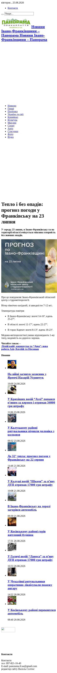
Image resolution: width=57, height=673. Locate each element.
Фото (10, 134)
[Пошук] (2, 14)
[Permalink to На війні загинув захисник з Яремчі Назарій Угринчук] (12, 368)
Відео (11, 137)
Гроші (11, 108)
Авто (10, 128)
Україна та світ (16, 114)
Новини (12, 105)
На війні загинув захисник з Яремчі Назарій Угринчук (27, 375)
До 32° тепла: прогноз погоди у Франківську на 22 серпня (29, 457)
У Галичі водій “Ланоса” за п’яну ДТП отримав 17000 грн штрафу (31, 558)
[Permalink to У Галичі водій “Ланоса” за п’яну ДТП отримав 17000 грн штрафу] (12, 550)
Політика (13, 111)
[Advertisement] (28, 73)
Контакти (13, 8)
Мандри (12, 122)
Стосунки (13, 131)
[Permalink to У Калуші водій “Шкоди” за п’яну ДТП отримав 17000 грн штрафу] (12, 475)
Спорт (11, 125)
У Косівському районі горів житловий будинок (27, 533)
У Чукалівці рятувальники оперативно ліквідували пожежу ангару (30, 585)
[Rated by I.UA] (8, 631)
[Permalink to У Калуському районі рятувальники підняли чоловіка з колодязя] (12, 421)
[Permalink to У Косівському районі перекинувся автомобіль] (12, 603)
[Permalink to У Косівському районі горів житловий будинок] (12, 525)
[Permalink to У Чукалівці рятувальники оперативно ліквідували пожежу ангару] (12, 575)
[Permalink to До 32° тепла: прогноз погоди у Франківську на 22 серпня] (12, 450)
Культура (12, 120)
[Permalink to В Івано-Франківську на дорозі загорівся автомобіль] (12, 500)
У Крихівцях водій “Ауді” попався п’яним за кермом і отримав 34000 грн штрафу (31, 402)
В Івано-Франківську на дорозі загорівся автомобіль (29, 508)
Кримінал (13, 117)
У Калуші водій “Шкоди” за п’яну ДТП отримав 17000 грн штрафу (31, 483)
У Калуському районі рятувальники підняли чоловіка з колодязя (31, 431)
